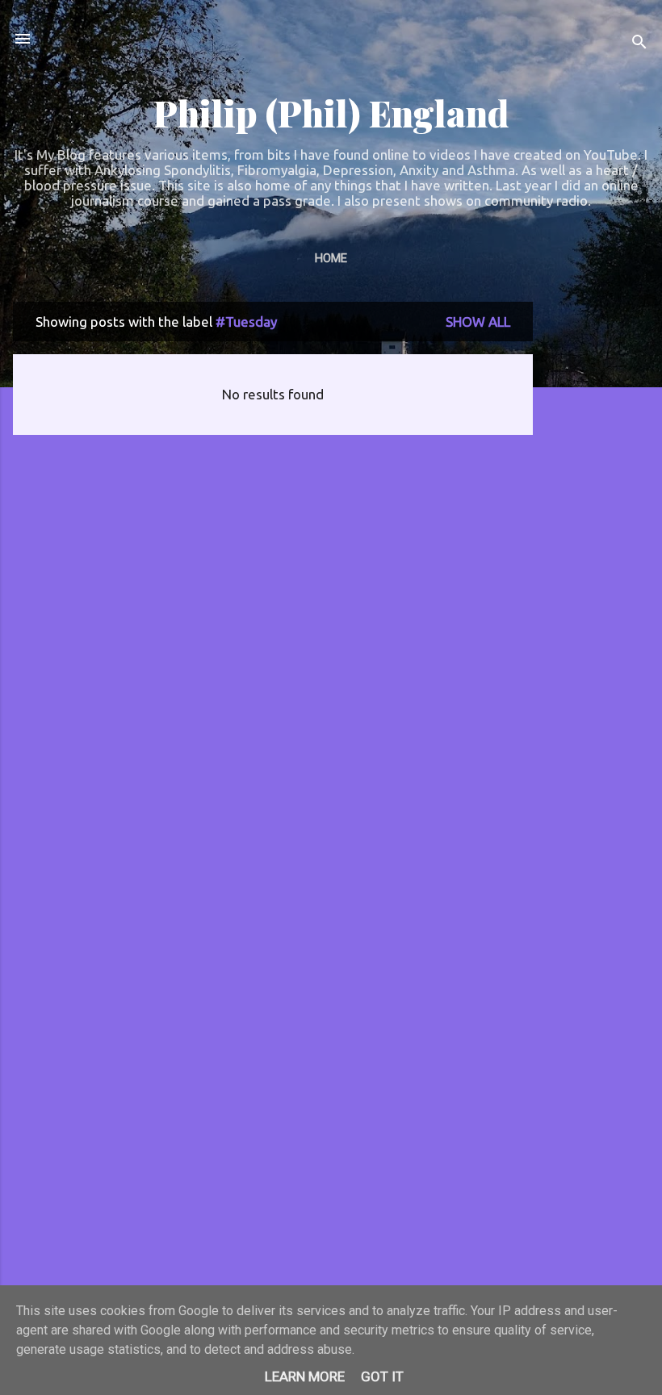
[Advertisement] (597, 544)
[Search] (639, 44)
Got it (382, 1376)
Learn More (305, 1376)
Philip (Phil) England (331, 112)
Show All (478, 321)
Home (331, 258)
